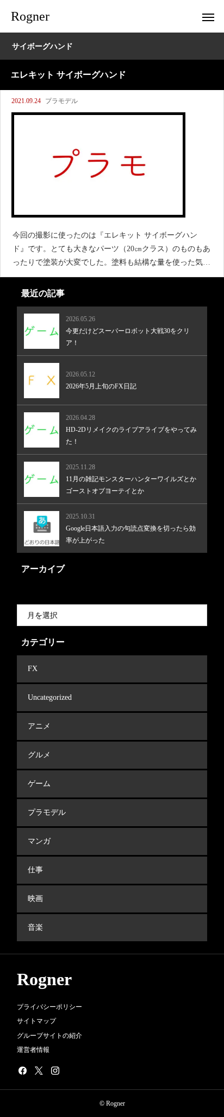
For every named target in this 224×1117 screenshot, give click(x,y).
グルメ (39, 755)
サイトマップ (36, 1021)
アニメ (39, 726)
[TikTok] (71, 1070)
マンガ (39, 841)
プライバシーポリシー (49, 1007)
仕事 (35, 870)
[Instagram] (54, 1070)
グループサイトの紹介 (49, 1035)
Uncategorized (50, 697)
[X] (38, 1070)
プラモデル (61, 101)
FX (33, 669)
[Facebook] (22, 1070)
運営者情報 (33, 1050)
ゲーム (39, 784)
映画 (35, 899)
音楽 (35, 927)
